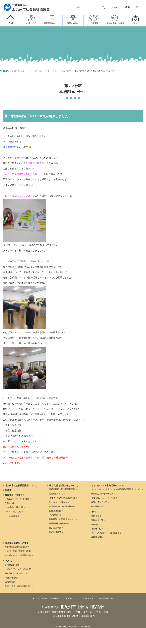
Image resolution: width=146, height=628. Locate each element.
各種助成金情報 (12, 564)
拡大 (138, 7)
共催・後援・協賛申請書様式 (18, 586)
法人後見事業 (55, 527)
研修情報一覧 (97, 506)
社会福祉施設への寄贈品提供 (18, 555)
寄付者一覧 (96, 528)
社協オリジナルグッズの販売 (18, 569)
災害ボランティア (99, 502)
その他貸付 (54, 514)
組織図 (8, 490)
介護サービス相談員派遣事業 (62, 497)
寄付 (94, 512)
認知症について (56, 493)
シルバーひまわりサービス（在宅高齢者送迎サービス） (116, 489)
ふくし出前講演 (12, 515)
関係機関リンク (57, 598)
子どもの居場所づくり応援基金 (105, 532)
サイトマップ (89, 598)
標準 (127, 7)
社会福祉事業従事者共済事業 (18, 551)
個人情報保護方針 (106, 598)
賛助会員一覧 (97, 520)
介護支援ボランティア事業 (103, 497)
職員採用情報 (11, 577)
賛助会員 (95, 515)
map (106, 611)
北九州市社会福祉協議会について (21, 485)
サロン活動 (10, 502)
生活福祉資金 (55, 510)
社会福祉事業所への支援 (17, 543)
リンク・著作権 (41, 598)
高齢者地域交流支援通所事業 (62, 489)
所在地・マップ (74, 598)
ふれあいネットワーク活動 (17, 498)
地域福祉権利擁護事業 (59, 523)
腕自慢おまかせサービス (102, 493)
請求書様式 (10, 581)
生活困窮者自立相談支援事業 (62, 506)
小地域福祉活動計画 (14, 507)
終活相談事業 (55, 531)
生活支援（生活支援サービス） (64, 485)
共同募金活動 (97, 537)
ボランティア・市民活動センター (108, 485)
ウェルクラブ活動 (13, 511)
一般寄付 (95, 524)
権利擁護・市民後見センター (62, 519)
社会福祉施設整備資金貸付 (17, 546)
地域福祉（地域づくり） (17, 494)
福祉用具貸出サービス (15, 573)
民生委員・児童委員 (58, 502)
